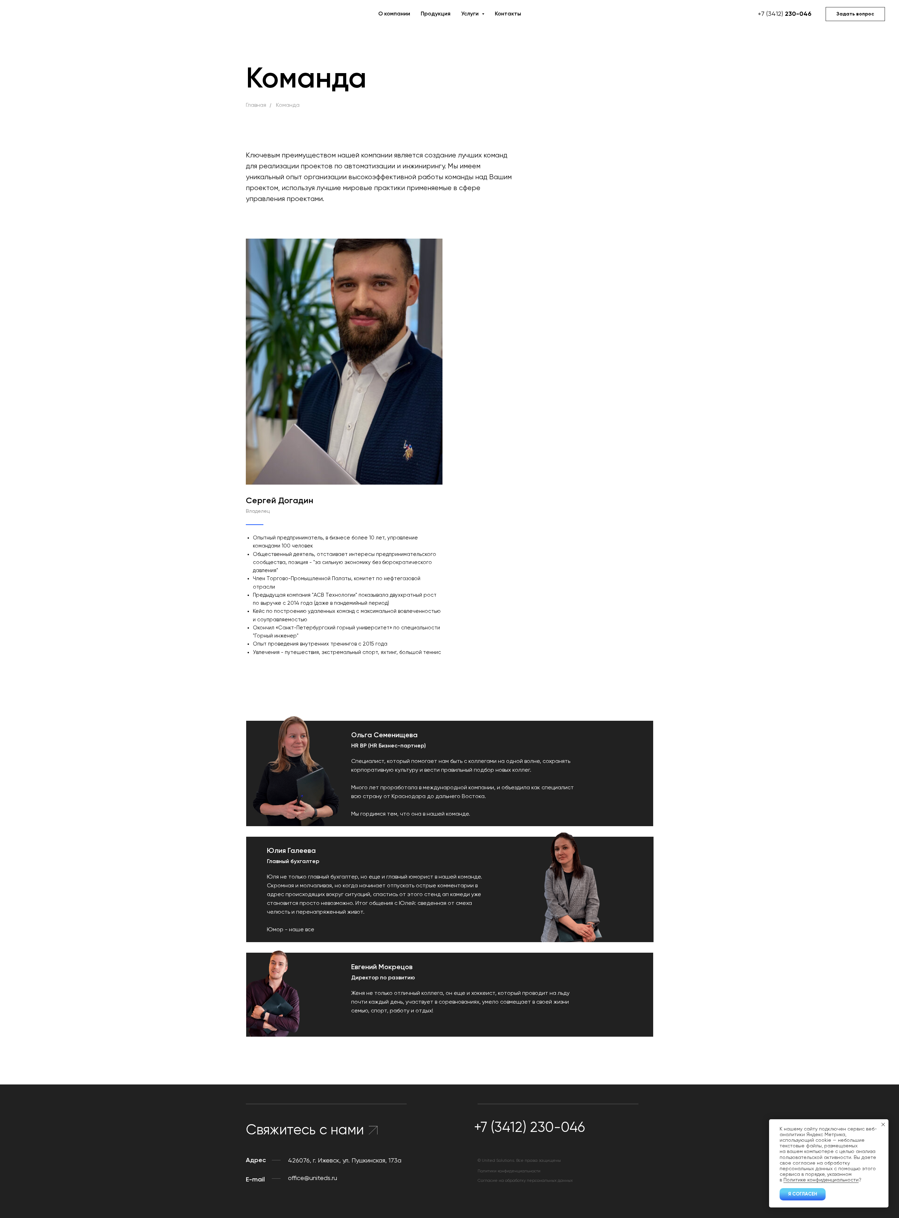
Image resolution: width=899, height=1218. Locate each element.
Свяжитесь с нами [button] (305, 1130)
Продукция (436, 14)
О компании (394, 14)
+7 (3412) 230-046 (529, 1128)
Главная (256, 105)
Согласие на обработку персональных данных (525, 1181)
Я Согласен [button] (802, 1194)
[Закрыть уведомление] (883, 1124)
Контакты (508, 14)
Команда (288, 105)
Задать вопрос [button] (855, 14)
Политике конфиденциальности (821, 1180)
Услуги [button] (470, 14)
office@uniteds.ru (312, 1178)
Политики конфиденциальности (509, 1171)
